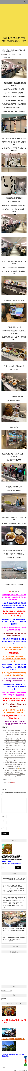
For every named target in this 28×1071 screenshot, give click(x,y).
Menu (4, 2)
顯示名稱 (3, 816)
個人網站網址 (3, 827)
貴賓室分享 (4, 54)
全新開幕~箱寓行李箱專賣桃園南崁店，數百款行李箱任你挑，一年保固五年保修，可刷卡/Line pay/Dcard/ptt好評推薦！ (15, 764)
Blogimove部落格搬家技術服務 (20, 1070)
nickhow (8, 782)
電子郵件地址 (3, 821)
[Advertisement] (14, 22)
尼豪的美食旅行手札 (14, 38)
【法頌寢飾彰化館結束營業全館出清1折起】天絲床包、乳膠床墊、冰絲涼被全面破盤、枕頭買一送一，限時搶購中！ (15, 770)
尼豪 (9, 54)
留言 (2, 797)
